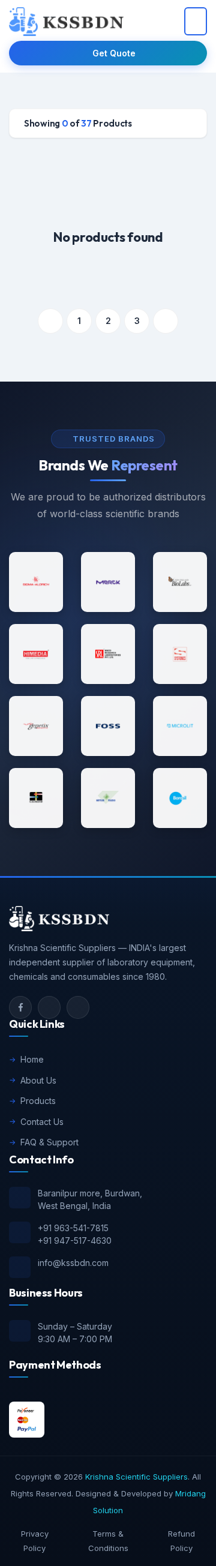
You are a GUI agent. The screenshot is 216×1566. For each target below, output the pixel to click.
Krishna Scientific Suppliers (136, 1476)
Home (32, 1059)
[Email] (49, 1007)
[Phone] (78, 1007)
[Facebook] (20, 1007)
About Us (38, 1080)
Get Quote (114, 53)
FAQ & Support (49, 1142)
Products (38, 1101)
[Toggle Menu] (195, 21)
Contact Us (42, 1122)
